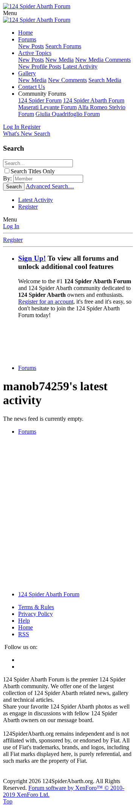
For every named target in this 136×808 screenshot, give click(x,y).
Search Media (104, 80)
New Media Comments (103, 60)
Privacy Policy (35, 614)
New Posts (31, 46)
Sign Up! (32, 258)
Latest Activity (80, 66)
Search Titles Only (33, 171)
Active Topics (34, 53)
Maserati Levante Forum (47, 107)
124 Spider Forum (40, 100)
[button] (10, 13)
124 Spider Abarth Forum (93, 100)
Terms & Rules (36, 607)
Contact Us (31, 87)
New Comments (67, 80)
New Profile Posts (39, 66)
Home (25, 32)
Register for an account (45, 301)
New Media (59, 60)
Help (24, 620)
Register (28, 206)
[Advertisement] (69, 340)
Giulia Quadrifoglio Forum (68, 114)
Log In (11, 226)
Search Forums (63, 46)
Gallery (27, 73)
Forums (27, 39)
